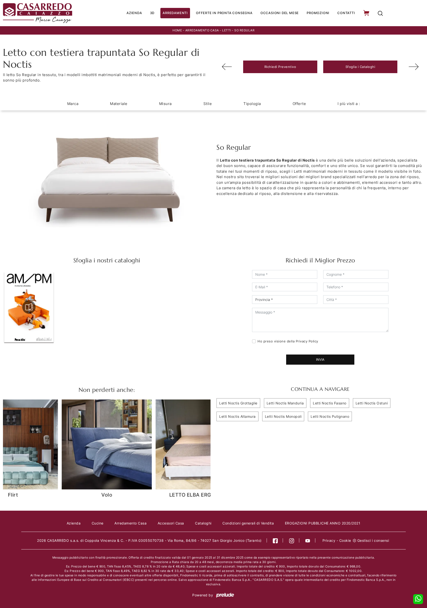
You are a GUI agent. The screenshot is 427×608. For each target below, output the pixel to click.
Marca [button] (73, 103)
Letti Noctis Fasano (329, 403)
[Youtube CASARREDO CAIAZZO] (307, 540)
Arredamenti (175, 13)
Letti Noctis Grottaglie (238, 403)
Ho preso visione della (287, 341)
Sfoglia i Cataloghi (360, 67)
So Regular (244, 30)
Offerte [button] (299, 103)
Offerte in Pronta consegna (224, 13)
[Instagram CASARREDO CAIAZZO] (291, 540)
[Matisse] (413, 67)
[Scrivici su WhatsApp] (418, 599)
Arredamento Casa (202, 30)
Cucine (98, 523)
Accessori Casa (171, 523)
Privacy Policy (307, 341)
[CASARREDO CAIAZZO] (43, 13)
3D (152, 13)
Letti (226, 30)
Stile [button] (207, 103)
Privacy (329, 540)
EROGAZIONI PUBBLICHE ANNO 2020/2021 (323, 523)
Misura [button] (165, 103)
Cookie (345, 540)
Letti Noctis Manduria (285, 403)
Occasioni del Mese (279, 13)
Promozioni (318, 13)
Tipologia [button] (252, 103)
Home (177, 30)
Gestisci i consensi (373, 540)
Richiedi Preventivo (280, 67)
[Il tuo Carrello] (366, 13)
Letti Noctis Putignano (330, 416)
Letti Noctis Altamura (237, 416)
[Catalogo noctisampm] (29, 307)
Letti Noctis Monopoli (283, 416)
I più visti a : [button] (349, 103)
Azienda (134, 13)
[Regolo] (226, 67)
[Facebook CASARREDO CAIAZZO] (275, 540)
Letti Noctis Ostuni (372, 403)
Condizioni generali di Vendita (248, 523)
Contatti (346, 13)
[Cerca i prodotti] (380, 13)
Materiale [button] (119, 103)
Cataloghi (203, 523)
